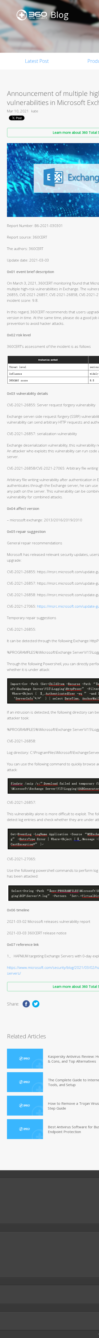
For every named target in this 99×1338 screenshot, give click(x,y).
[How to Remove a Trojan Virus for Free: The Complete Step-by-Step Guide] (25, 1106)
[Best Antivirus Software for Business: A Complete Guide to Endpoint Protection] (25, 1129)
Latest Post (37, 61)
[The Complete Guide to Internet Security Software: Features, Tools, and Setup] (25, 1082)
